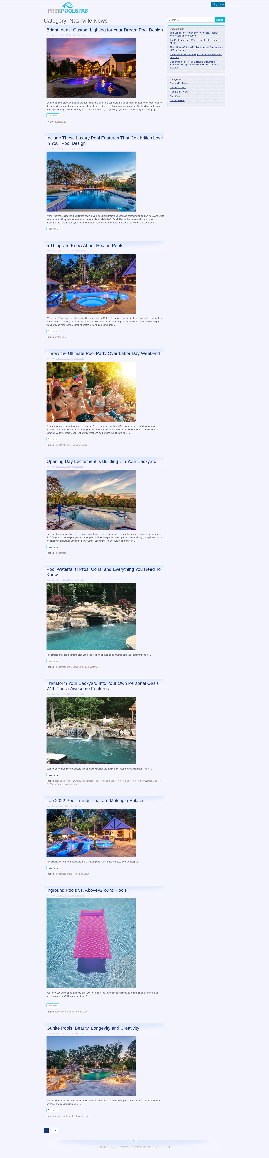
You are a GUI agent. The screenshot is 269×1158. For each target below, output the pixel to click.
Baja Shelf (60, 781)
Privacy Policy (156, 1147)
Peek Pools (82, 35)
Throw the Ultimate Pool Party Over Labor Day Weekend (103, 353)
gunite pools (68, 1116)
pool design (60, 121)
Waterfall (94, 667)
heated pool (60, 337)
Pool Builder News (179, 92)
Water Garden (57, 784)
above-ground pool (64, 1012)
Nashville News (178, 87)
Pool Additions (139, 781)
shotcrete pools (82, 1116)
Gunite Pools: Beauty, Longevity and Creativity (93, 1028)
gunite (58, 1116)
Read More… (53, 115)
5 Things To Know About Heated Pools (85, 245)
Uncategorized (177, 100)
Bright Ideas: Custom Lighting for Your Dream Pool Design (105, 29)
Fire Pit (69, 781)
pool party (82, 445)
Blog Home (218, 4)
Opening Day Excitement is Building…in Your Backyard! (102, 461)
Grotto (77, 781)
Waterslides (71, 784)
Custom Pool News (179, 83)
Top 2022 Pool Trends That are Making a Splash (95, 800)
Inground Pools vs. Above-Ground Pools (87, 890)
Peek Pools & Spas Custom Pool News (68, 7)
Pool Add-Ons (124, 781)
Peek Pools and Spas (65, 445)
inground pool (81, 1012)
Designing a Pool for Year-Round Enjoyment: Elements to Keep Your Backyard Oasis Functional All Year (195, 65)
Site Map (167, 1147)
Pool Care (175, 96)
